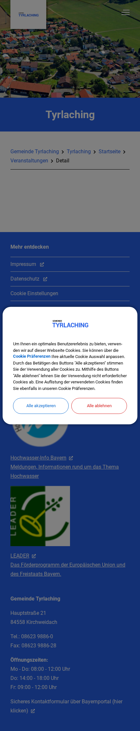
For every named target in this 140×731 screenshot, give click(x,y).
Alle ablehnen (99, 405)
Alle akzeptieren (41, 405)
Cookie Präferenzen (31, 356)
